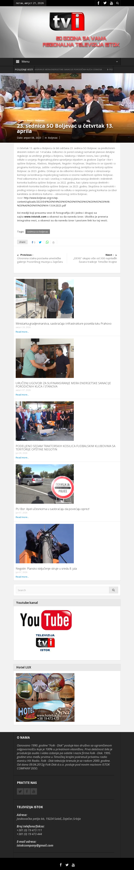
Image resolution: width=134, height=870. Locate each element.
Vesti (30, 120)
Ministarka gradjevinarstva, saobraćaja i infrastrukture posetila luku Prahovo (63, 323)
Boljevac (40, 120)
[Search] (113, 590)
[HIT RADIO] (45, 633)
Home (21, 120)
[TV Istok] (67, 21)
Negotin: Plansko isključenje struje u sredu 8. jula (46, 568)
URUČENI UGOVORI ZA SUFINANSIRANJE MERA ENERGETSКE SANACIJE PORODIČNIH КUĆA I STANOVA (63, 384)
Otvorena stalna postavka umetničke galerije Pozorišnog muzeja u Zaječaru (40, 258)
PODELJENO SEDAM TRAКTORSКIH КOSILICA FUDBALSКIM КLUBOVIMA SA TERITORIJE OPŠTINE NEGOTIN (65, 447)
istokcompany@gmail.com (35, 845)
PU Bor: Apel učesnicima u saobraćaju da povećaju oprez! (52, 508)
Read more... (22, 331)
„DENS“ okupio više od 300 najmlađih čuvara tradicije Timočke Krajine (95, 258)
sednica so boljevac (37, 231)
